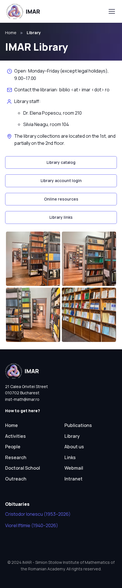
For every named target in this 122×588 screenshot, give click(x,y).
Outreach (15, 479)
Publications (78, 425)
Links (70, 457)
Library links (61, 217)
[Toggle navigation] (111, 11)
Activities (15, 436)
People (12, 446)
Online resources (61, 199)
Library (72, 436)
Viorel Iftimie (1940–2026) (31, 525)
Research (15, 457)
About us (74, 446)
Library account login (61, 180)
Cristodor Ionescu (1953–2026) (38, 514)
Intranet (73, 479)
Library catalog (61, 162)
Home (10, 32)
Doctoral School (22, 468)
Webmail (73, 468)
